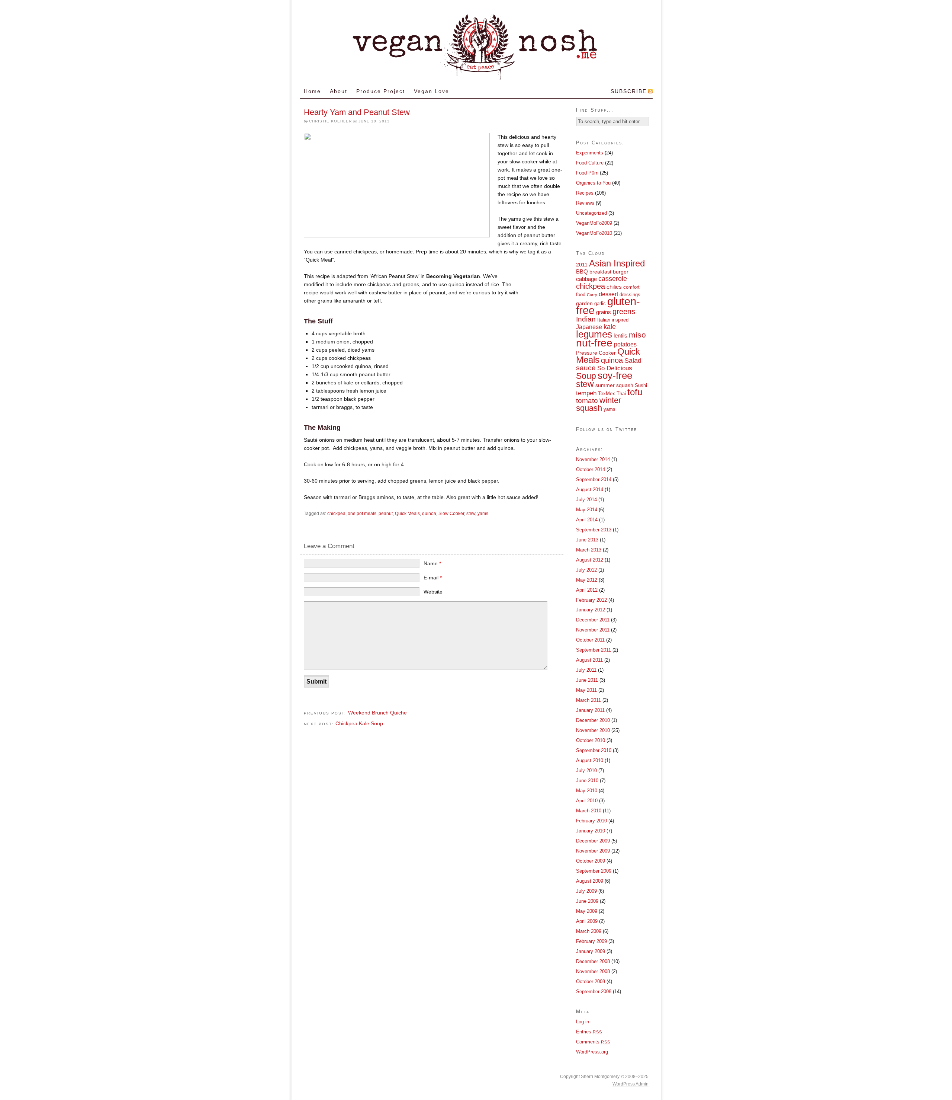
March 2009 (588, 931)
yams (482, 513)
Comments (593, 1042)
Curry (592, 294)
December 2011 (593, 620)
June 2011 (587, 680)
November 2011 (593, 630)
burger (620, 272)
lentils (620, 335)
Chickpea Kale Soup (359, 723)
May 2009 (586, 911)
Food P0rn (587, 173)
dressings (630, 294)
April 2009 (587, 921)
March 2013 (588, 550)
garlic (600, 303)
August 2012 (589, 560)
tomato (587, 400)
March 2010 (588, 810)
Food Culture (590, 163)
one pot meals (362, 513)
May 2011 (586, 690)
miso (637, 334)
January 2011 (590, 710)
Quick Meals (407, 513)
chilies (614, 287)
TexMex (606, 393)
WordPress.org (592, 1052)
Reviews (585, 203)
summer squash (614, 385)
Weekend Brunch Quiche (377, 713)
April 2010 (587, 800)
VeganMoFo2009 (594, 223)
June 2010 (587, 780)
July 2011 (586, 670)
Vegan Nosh (476, 46)
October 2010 (590, 740)
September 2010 (593, 750)
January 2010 (590, 831)
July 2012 (586, 570)
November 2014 (593, 459)
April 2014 (587, 519)
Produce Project (380, 91)
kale (610, 326)
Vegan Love (431, 91)
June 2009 (587, 901)
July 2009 (586, 891)
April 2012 (587, 590)
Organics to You (593, 183)
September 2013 (593, 530)
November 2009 (593, 851)
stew (470, 513)
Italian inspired (612, 320)
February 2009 (591, 941)
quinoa (429, 513)
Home (312, 91)
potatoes (625, 344)
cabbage (586, 279)
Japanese (589, 326)
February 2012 (591, 600)
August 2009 (589, 881)
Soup (586, 376)
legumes (594, 334)
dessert (608, 294)
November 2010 (593, 730)
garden (584, 303)
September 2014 (593, 479)
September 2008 (593, 991)
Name (432, 563)
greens (623, 311)
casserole (612, 278)
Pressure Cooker (596, 353)
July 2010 (586, 770)
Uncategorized (591, 213)
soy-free (615, 375)
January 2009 (590, 951)
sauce (586, 368)
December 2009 (593, 841)
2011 (582, 265)
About (338, 91)
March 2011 (588, 700)
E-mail (433, 578)
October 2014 (590, 469)
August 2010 (589, 760)
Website (433, 592)
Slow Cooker (451, 513)
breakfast (600, 272)
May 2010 (586, 790)
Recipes (585, 193)
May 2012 (586, 580)
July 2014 (586, 499)
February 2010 (591, 821)
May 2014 (586, 509)
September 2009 (593, 871)
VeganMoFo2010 (594, 233)
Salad (632, 360)
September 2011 (593, 650)
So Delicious (614, 368)
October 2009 (590, 861)
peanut (386, 513)
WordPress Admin (630, 1084)
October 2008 (590, 981)
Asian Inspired (617, 263)
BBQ (582, 271)
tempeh (586, 393)
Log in (582, 1021)
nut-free (594, 343)
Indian (586, 319)
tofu (634, 392)
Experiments (589, 153)
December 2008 (593, 961)
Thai (621, 393)
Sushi (641, 385)
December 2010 (593, 720)
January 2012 (590, 610)
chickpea (336, 513)
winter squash (598, 404)
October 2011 (590, 640)
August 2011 (589, 660)
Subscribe (629, 91)
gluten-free (608, 305)
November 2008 (593, 971)
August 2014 (589, 489)
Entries (589, 1032)
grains (603, 312)
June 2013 (587, 540)
